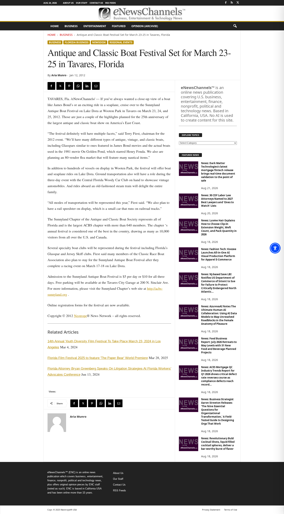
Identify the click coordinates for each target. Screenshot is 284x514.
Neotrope (80, 315)
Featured (119, 26)
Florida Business (76, 42)
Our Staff (81, 2)
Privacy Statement (211, 509)
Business (71, 26)
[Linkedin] (87, 86)
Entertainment (94, 26)
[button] (235, 26)
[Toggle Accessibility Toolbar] (275, 248)
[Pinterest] (69, 86)
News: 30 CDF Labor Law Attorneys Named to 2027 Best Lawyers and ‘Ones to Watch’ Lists (217, 200)
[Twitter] (238, 3)
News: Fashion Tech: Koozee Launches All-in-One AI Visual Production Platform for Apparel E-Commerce (218, 254)
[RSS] (232, 3)
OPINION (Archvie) (144, 26)
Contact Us (96, 2)
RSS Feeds (110, 2)
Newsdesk (99, 42)
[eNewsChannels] (142, 13)
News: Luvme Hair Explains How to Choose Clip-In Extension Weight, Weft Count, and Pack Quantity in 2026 (219, 227)
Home (54, 26)
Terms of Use (230, 509)
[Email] (96, 86)
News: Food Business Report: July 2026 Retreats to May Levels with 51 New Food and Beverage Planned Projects (219, 345)
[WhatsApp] (78, 86)
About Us (68, 2)
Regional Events (121, 42)
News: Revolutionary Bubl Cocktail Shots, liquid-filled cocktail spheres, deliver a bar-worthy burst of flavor (218, 444)
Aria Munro (58, 75)
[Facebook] (226, 3)
